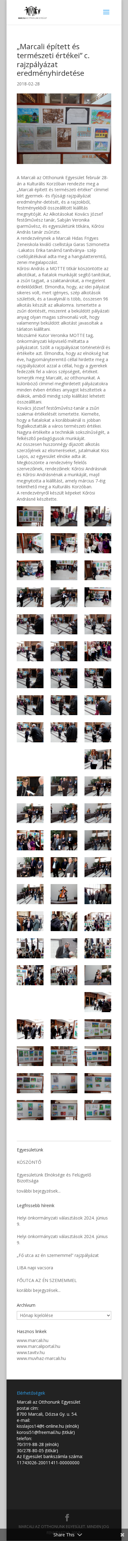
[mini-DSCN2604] (30, 975)
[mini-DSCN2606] (64, 948)
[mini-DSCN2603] (64, 975)
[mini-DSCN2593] (98, 1056)
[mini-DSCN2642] (64, 678)
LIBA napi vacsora (35, 1268)
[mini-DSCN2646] (98, 651)
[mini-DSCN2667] (30, 543)
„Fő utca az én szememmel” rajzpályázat (58, 1255)
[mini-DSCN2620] (30, 840)
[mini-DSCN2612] (98, 894)
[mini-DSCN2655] (30, 624)
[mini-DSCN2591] (64, 1083)
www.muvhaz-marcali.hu (41, 1358)
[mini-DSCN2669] (64, 516)
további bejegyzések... (39, 1191)
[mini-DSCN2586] (30, 516)
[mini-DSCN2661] (98, 570)
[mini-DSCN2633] (64, 732)
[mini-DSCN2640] (98, 678)
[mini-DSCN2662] (64, 570)
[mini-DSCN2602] (98, 975)
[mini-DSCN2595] (30, 1056)
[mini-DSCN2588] (64, 1110)
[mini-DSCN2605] (98, 948)
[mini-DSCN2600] (64, 1002)
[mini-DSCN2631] (30, 759)
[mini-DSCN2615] (98, 867)
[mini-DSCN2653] (98, 624)
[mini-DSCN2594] (64, 1056)
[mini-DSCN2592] (30, 1083)
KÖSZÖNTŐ (29, 1162)
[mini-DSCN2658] (98, 597)
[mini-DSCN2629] (98, 759)
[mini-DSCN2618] (98, 840)
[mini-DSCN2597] (64, 1029)
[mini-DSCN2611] (30, 921)
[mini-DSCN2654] (64, 624)
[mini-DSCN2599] (98, 1002)
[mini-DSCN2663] (30, 570)
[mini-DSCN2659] (64, 597)
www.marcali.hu (32, 1340)
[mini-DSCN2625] (98, 786)
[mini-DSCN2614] (30, 894)
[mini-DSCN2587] (98, 1110)
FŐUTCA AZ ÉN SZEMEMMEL (47, 1280)
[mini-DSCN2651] (30, 651)
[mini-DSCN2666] (64, 543)
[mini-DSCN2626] (64, 786)
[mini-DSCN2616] (64, 867)
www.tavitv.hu (31, 1352)
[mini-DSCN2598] (30, 1029)
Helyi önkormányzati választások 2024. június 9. (62, 1221)
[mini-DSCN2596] (98, 1029)
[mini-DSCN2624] (30, 813)
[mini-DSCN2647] (64, 651)
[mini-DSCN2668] (98, 516)
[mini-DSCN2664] (98, 543)
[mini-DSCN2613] (64, 894)
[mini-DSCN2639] (30, 705)
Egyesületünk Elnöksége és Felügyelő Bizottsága (54, 1178)
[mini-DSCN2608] (98, 921)
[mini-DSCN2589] (30, 1110)
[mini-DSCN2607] (30, 948)
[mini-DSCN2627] (30, 786)
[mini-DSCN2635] (98, 705)
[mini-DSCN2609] (64, 921)
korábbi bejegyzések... (39, 1290)
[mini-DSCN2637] (64, 705)
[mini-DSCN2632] (98, 732)
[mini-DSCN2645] (30, 678)
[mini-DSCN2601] (30, 1002)
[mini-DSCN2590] (98, 1083)
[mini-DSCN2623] (64, 813)
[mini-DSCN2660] (30, 597)
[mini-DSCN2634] (30, 732)
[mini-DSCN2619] (64, 840)
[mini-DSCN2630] (64, 759)
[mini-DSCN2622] (98, 813)
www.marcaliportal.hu (38, 1346)
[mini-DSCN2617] (30, 867)
